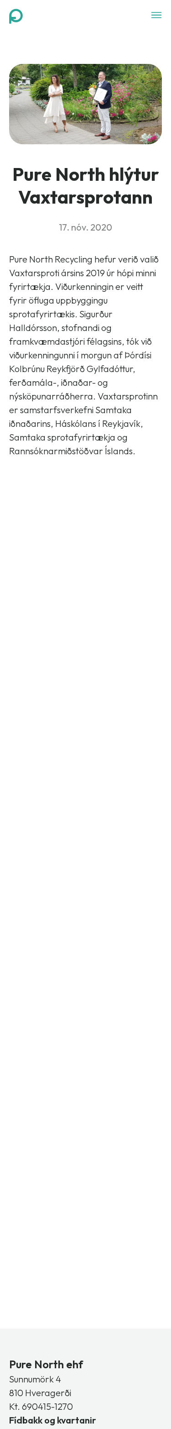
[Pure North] (16, 16)
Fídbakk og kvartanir (52, 1420)
